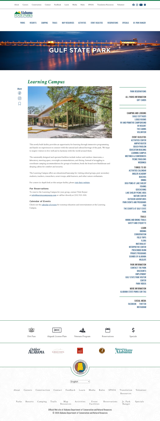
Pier (144, 205)
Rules (83, 5)
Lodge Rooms (140, 119)
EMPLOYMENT (141, 274)
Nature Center (140, 195)
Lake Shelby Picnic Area (136, 192)
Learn (67, 5)
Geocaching (141, 189)
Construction (36, 5)
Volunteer (120, 5)
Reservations (113, 22)
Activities (82, 22)
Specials (125, 22)
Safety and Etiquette (137, 222)
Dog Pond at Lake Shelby (135, 183)
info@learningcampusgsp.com (44, 195)
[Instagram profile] (137, 5)
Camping (44, 22)
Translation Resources (105, 5)
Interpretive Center (137, 246)
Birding (143, 231)
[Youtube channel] (141, 5)
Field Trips (141, 237)
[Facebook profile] (133, 5)
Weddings (142, 162)
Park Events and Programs (134, 202)
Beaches (142, 176)
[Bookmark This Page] (19, 104)
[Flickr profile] (145, 5)
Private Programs (138, 253)
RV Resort (141, 125)
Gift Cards (141, 100)
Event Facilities (97, 22)
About (16, 5)
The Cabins (141, 128)
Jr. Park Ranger (139, 22)
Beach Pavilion (139, 146)
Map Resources (68, 22)
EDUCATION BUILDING (137, 149)
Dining (143, 180)
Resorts (33, 22)
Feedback (57, 5)
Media (74, 5)
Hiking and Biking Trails (135, 219)
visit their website (82, 182)
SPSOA (91, 5)
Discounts (141, 270)
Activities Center (138, 140)
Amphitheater (140, 143)
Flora (143, 240)
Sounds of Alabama (137, 256)
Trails (54, 22)
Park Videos (141, 283)
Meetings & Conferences (135, 156)
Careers (25, 5)
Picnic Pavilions (139, 159)
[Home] (23, 14)
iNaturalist (141, 243)
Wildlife (142, 259)
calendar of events (49, 204)
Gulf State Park (80, 50)
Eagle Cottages (139, 116)
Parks (22, 22)
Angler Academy (139, 173)
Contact (48, 5)
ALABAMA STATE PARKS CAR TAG (133, 291)
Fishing (143, 186)
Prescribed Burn (139, 250)
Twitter (142, 303)
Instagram (141, 307)
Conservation (140, 234)
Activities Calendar (137, 170)
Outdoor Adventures (137, 199)
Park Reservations (138, 91)
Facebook (132, 303)
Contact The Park (138, 267)
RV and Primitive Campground (133, 122)
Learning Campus (138, 152)
